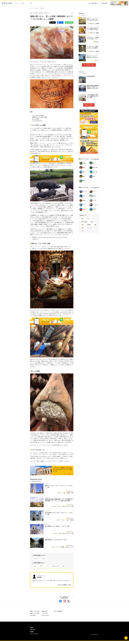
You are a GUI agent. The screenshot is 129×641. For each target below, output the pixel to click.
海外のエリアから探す (34, 613)
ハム (48, 566)
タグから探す (104, 3)
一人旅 (64, 492)
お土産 (92, 221)
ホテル (83, 230)
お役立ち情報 (84, 221)
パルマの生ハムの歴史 (38, 115)
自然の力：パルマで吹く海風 (39, 117)
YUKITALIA (96, 42)
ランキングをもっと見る (89, 64)
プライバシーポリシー (34, 633)
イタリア (42, 8)
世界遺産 (68, 492)
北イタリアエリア (56, 566)
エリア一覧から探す (92, 3)
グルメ (35, 566)
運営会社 (32, 627)
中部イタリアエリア (66, 506)
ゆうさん (97, 60)
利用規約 (32, 631)
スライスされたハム (37, 120)
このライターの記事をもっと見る (64, 584)
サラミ (42, 566)
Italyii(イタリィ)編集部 (94, 23)
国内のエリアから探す (34, 611)
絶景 (95, 224)
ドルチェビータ (70, 491)
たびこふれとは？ (45, 615)
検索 (31, 3)
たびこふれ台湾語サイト (59, 611)
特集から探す (44, 611)
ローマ (58, 547)
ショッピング (89, 227)
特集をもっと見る (88, 104)
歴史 (72, 533)
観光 (72, 492)
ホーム (31, 8)
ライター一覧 (44, 613)
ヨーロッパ (36, 8)
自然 (82, 224)
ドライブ (59, 506)
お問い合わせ (33, 629)
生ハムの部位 (35, 119)
